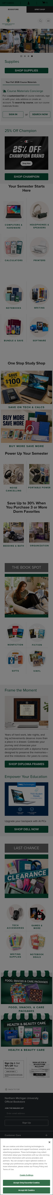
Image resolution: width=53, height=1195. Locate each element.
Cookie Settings (26, 1175)
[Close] (49, 1142)
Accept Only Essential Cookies (26, 1183)
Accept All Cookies (26, 1190)
